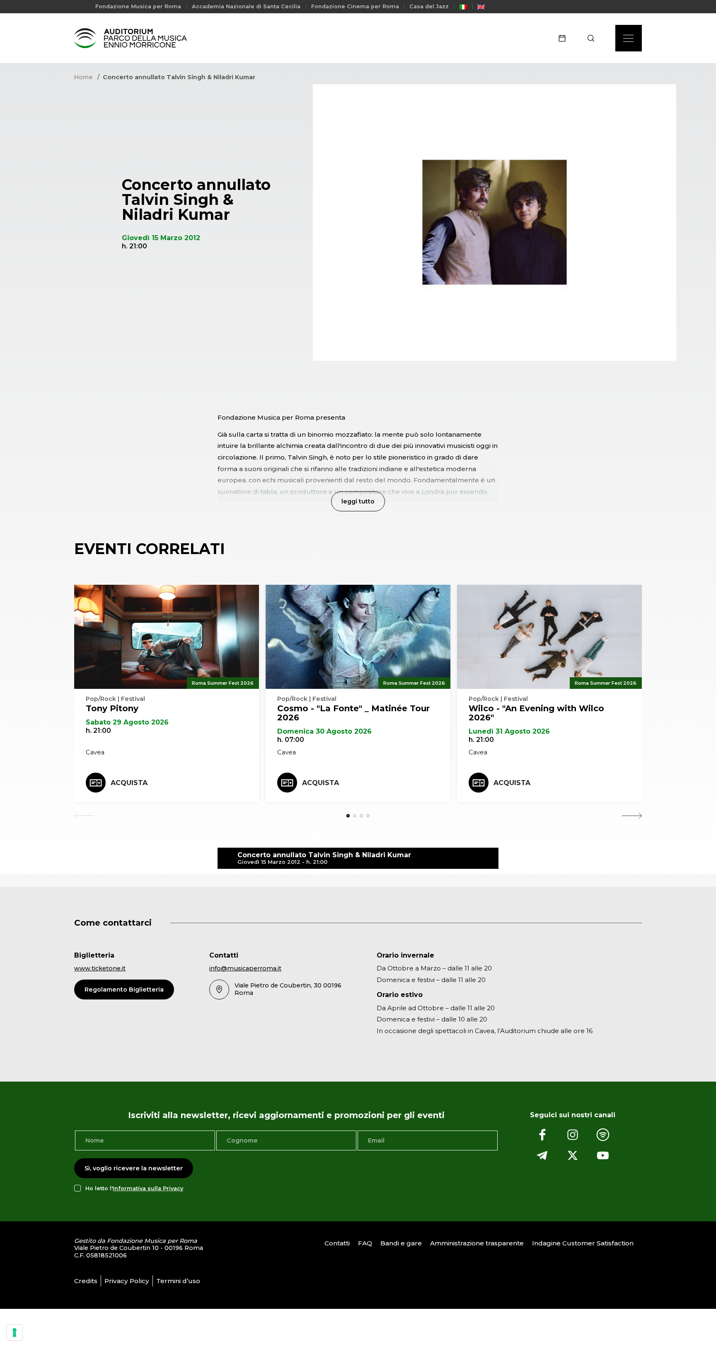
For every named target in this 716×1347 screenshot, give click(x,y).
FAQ (365, 1243)
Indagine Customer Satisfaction (583, 1243)
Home (83, 77)
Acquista (129, 783)
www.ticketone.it (100, 968)
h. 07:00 (290, 740)
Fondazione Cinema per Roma (355, 6)
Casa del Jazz (429, 6)
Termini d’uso (178, 1281)
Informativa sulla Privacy (148, 1188)
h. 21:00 (98, 730)
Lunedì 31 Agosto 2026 (509, 731)
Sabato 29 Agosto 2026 (127, 722)
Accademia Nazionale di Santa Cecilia (246, 6)
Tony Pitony (112, 708)
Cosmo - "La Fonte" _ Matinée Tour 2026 (353, 712)
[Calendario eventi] (565, 38)
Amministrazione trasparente (477, 1243)
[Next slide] (632, 815)
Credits (85, 1281)
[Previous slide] (84, 815)
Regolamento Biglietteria (124, 989)
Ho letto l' (134, 1188)
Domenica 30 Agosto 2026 (324, 731)
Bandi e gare (401, 1243)
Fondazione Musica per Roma (138, 6)
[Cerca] (593, 38)
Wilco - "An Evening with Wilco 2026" (536, 712)
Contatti (337, 1243)
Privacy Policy (126, 1281)
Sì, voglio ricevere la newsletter (134, 1168)
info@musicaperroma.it (245, 968)
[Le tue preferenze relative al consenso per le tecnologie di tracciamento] (14, 1332)
